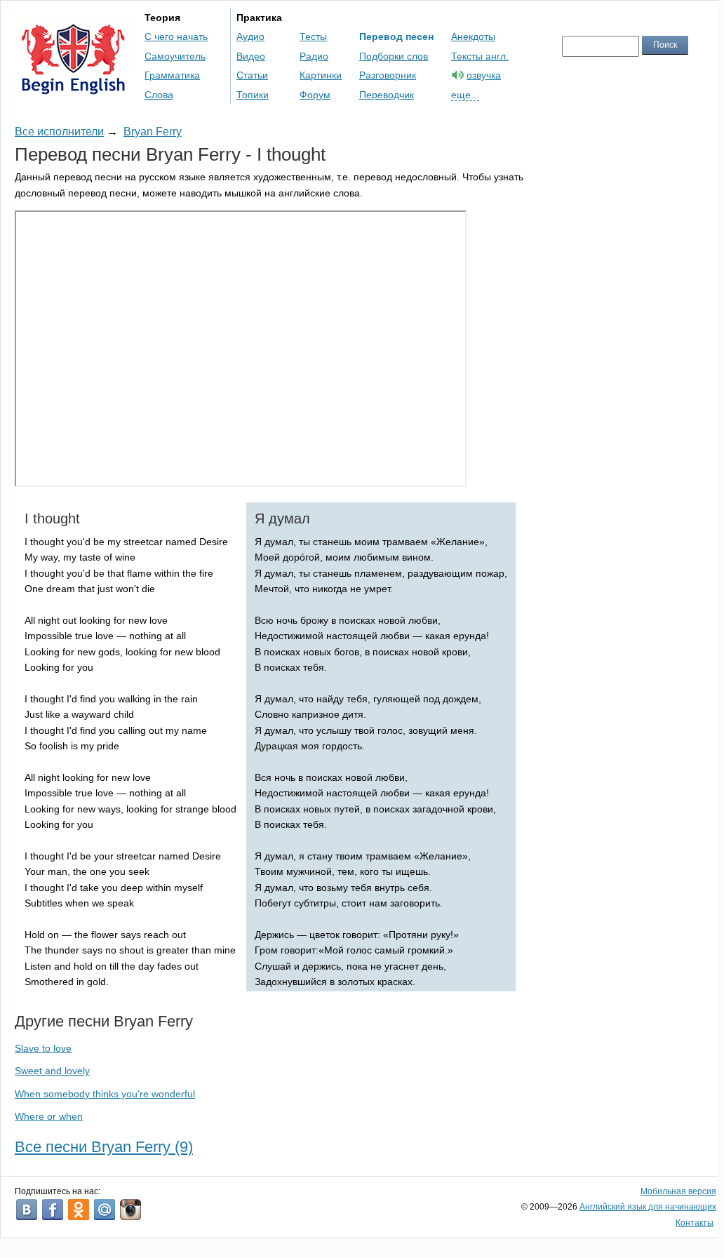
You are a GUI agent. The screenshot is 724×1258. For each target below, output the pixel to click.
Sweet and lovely (52, 1070)
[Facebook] (52, 1209)
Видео (250, 56)
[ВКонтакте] (26, 1209)
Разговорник (387, 75)
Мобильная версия (678, 1191)
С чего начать (176, 36)
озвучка (484, 75)
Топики (252, 94)
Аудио (250, 36)
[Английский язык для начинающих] (73, 88)
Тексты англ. (480, 56)
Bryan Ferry (152, 132)
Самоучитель (175, 56)
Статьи (252, 75)
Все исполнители (59, 132)
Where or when (49, 1116)
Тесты (313, 36)
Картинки (321, 75)
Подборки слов (393, 56)
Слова (159, 94)
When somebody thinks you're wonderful (105, 1093)
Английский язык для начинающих (647, 1207)
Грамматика (172, 75)
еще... (465, 94)
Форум (315, 94)
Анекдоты (473, 36)
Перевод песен (396, 36)
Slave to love (43, 1048)
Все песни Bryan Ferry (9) (104, 1147)
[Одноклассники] (78, 1209)
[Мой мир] (104, 1209)
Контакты (694, 1223)
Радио (314, 56)
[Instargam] (130, 1209)
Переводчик (386, 94)
